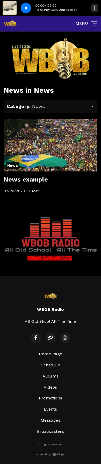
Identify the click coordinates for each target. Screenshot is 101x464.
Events (50, 409)
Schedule (50, 365)
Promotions (50, 398)
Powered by (43, 454)
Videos (50, 387)
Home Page (50, 353)
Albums (50, 376)
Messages (50, 420)
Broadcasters (50, 431)
